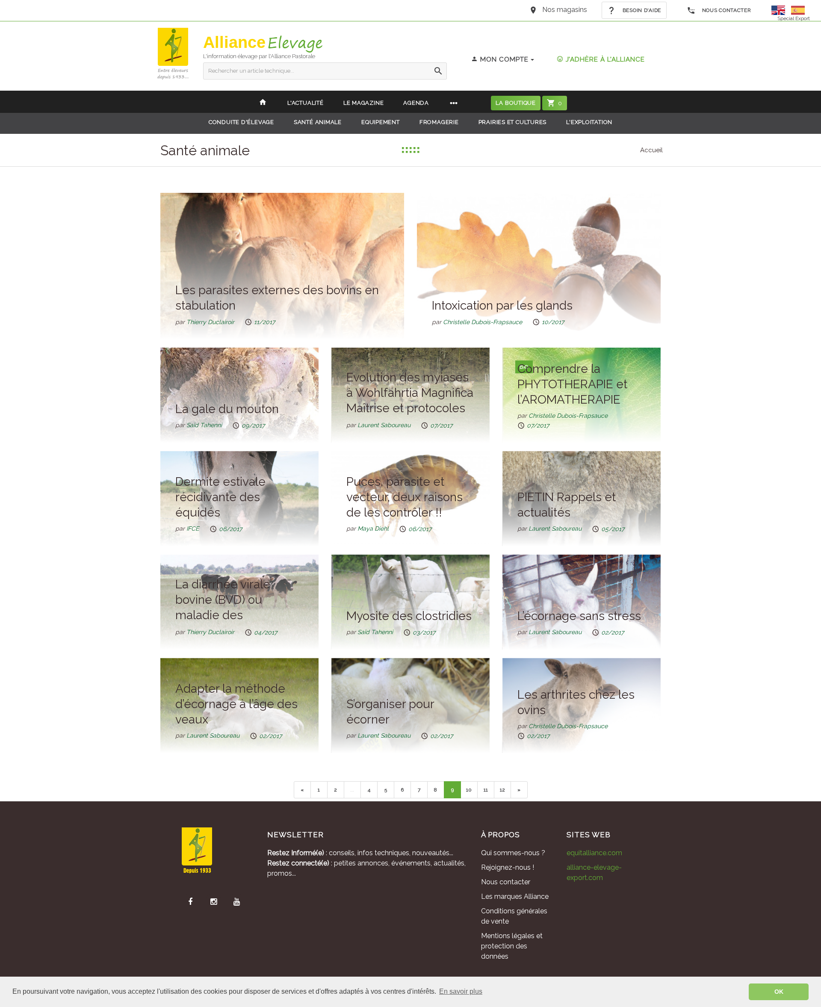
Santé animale (318, 122)
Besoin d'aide (641, 10)
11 (486, 790)
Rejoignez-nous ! (507, 867)
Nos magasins (564, 10)
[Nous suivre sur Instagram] (213, 901)
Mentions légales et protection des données (512, 946)
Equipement (380, 122)
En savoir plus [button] (460, 991)
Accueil (651, 150)
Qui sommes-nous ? (513, 853)
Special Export (793, 18)
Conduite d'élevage (241, 122)
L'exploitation (589, 122)
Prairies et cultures (512, 122)
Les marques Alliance (515, 896)
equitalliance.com (594, 853)
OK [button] (778, 991)
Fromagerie (439, 122)
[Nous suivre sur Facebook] (190, 901)
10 (469, 790)
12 (502, 790)
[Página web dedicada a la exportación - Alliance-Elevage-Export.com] (798, 10)
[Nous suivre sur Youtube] (236, 901)
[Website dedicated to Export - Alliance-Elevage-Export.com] (780, 10)
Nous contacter (725, 10)
